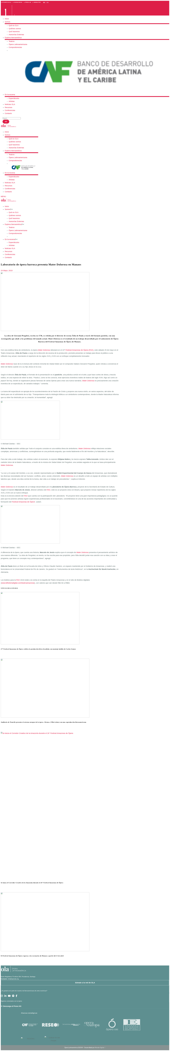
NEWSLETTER (37, 2)
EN (48, 2)
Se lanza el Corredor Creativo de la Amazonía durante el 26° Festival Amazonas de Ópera (32, 882)
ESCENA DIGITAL (18, 2)
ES (44, 2)
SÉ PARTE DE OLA (6, 2)
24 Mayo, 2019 (6, 270)
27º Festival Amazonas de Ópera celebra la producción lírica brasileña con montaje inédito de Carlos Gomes (38, 649)
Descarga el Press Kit (12, 1006)
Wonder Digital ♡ (100, 1047)
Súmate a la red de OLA (85, 983)
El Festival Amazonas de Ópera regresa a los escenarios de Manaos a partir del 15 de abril (32, 956)
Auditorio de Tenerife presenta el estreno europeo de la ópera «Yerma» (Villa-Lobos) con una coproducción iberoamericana (43, 722)
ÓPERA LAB (28, 2)
